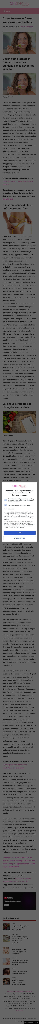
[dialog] (19, 512)
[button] (19, 509)
